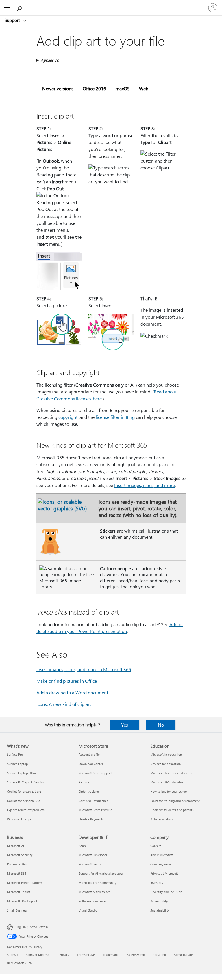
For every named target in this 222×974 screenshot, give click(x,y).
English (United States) (32, 927)
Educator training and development (175, 800)
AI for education (161, 819)
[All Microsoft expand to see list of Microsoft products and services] (7, 8)
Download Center (91, 764)
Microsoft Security (19, 855)
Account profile (89, 754)
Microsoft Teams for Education (171, 773)
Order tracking (89, 791)
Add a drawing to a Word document (72, 692)
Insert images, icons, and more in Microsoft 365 (83, 669)
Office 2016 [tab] (94, 88)
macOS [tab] (122, 88)
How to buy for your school (169, 791)
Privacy (64, 954)
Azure (83, 846)
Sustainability (159, 910)
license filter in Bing (115, 417)
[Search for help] (20, 7)
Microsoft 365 (16, 873)
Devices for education (165, 764)
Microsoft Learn (90, 864)
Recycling (159, 954)
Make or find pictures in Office (66, 681)
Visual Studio (88, 910)
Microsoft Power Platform (24, 882)
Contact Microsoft (38, 954)
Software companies (93, 901)
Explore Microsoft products (26, 810)
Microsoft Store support (95, 773)
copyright (67, 417)
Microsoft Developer (93, 855)
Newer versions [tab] (57, 88)
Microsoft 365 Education (167, 782)
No (161, 725)
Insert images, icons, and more (144, 485)
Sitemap (12, 954)
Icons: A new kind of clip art (63, 704)
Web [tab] (143, 88)
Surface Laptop (17, 764)
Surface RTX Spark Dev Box (26, 782)
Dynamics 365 (17, 864)
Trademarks (111, 954)
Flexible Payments (91, 819)
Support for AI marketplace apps (101, 873)
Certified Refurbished (93, 800)
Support (13, 20)
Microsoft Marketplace (94, 892)
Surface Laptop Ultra (21, 773)
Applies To (50, 60)
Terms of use (86, 954)
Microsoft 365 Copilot (22, 901)
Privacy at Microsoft (164, 873)
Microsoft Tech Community (97, 882)
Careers (155, 846)
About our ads (183, 954)
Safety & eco (136, 954)
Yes (124, 725)
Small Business (17, 910)
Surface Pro (15, 754)
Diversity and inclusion (166, 892)
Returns (84, 782)
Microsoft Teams (18, 892)
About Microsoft (161, 855)
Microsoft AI (15, 846)
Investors (156, 882)
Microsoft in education (166, 754)
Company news (160, 864)
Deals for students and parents (172, 810)
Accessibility (159, 901)
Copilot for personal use (23, 800)
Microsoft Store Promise (95, 810)
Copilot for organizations (24, 791)
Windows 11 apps (19, 819)
